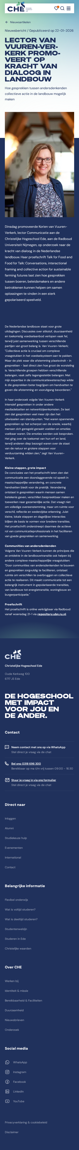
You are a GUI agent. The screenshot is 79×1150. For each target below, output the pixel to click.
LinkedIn (18, 1091)
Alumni (9, 828)
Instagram (19, 1072)
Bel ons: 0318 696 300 (26, 763)
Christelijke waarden (18, 948)
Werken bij (11, 981)
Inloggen (10, 818)
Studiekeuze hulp (16, 838)
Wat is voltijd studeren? (20, 909)
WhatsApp (20, 1062)
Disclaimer (11, 1132)
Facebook (19, 1082)
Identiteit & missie (16, 991)
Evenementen (14, 848)
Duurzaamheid (14, 1010)
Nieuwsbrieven (14, 1020)
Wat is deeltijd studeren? (21, 919)
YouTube (18, 1101)
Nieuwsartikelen (20, 22)
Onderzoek (12, 1030)
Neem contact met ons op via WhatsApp (38, 747)
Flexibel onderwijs (16, 900)
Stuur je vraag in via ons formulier (33, 780)
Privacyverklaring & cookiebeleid (26, 1122)
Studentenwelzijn (16, 929)
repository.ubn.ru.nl (51, 614)
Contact (10, 867)
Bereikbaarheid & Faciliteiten (23, 1000)
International (13, 857)
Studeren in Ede (15, 939)
